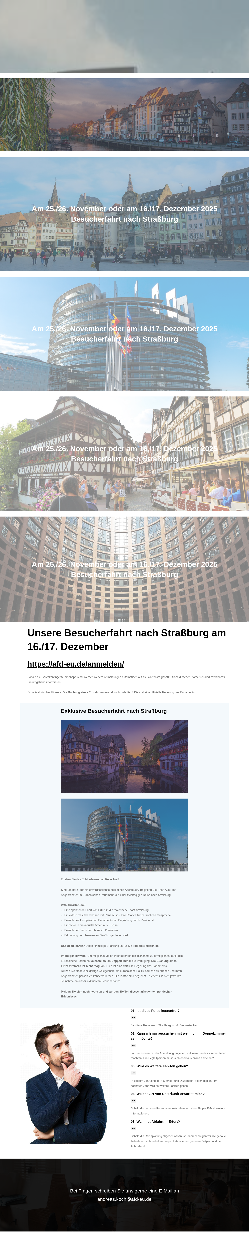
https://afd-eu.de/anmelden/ (75, 664)
